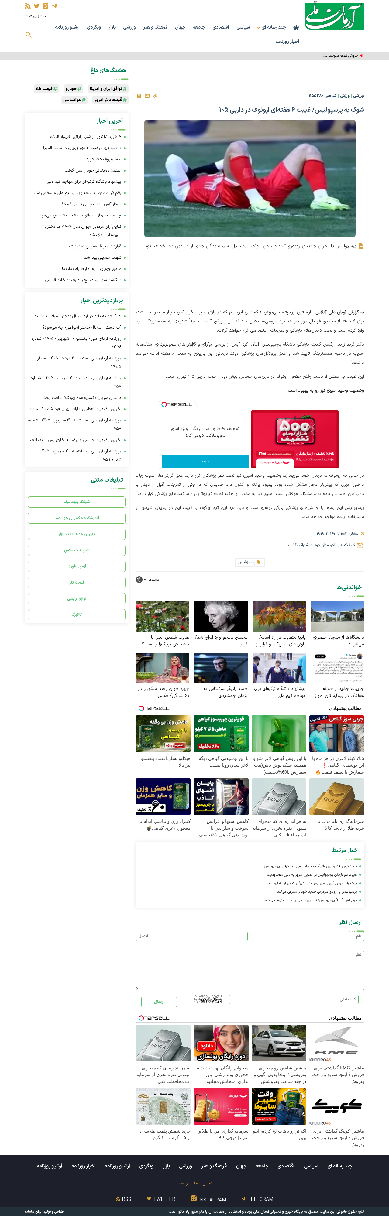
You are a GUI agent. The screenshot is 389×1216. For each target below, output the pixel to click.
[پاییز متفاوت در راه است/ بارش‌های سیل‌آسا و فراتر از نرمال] (279, 616)
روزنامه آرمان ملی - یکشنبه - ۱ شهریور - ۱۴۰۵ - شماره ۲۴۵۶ (76, 343)
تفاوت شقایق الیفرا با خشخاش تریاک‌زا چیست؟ (165, 641)
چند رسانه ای (339, 1166)
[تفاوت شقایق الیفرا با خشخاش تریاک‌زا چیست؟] (162, 616)
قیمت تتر (76, 582)
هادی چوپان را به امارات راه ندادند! (91, 269)
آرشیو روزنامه (67, 27)
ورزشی (129, 27)
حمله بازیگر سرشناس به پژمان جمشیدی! (226, 692)
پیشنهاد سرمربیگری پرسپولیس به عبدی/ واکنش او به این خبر (312, 883)
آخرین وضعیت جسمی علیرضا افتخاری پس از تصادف (75, 440)
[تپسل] (164, 404)
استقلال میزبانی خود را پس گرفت (93, 170)
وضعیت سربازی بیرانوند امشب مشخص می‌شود (80, 215)
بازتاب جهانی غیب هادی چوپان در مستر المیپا (82, 148)
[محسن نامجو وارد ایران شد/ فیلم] (221, 616)
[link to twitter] (37, 6)
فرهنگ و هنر (155, 27)
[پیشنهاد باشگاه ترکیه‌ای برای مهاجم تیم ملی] (279, 667)
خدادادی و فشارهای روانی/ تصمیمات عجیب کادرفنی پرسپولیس (310, 866)
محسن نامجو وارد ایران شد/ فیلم (221, 641)
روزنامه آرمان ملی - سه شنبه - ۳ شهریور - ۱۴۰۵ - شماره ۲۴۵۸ (74, 424)
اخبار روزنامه (287, 41)
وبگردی (94, 27)
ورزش (345, 96)
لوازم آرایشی (76, 598)
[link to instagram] (45, 6)
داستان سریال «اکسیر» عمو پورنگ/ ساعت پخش (80, 398)
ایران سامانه (34, 1211)
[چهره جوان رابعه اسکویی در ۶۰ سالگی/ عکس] (162, 667)
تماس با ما (203, 1183)
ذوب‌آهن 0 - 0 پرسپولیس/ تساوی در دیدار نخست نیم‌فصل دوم (310, 900)
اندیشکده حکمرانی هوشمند (77, 518)
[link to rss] (28, 6)
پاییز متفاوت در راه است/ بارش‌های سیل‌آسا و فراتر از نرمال (281, 641)
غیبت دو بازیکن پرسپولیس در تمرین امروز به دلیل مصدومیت (312, 874)
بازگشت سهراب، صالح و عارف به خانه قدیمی (83, 280)
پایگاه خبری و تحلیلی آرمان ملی (278, 1212)
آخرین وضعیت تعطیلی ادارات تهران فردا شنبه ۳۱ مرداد (75, 409)
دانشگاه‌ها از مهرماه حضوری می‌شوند (338, 641)
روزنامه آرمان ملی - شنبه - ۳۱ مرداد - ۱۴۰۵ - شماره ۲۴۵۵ (78, 362)
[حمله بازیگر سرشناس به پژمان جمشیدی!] (221, 667)
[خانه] (296, 28)
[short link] (155, 96)
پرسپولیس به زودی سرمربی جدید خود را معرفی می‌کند (317, 891)
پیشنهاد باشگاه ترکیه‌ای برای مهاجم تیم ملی (280, 692)
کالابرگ (76, 615)
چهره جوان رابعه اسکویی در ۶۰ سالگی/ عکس (163, 692)
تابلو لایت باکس (77, 550)
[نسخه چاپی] (139, 96)
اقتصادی (220, 27)
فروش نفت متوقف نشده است (334, 56)
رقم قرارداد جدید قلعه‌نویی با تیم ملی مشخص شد (77, 193)
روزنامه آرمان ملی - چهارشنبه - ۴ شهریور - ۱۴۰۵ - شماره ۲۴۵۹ (79, 455)
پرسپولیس (247, 562)
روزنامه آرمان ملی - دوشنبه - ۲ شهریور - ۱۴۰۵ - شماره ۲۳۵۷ (76, 382)
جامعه (199, 27)
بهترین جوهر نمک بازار (77, 534)
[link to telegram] (54, 6)
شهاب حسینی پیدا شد (102, 257)
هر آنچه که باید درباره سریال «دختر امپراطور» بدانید (77, 316)
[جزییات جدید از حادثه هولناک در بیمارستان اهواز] (337, 667)
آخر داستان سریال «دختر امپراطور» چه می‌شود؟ (82, 327)
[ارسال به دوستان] (147, 96)
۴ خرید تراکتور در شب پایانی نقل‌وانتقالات (85, 137)
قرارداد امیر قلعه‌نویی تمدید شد (94, 246)
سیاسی (243, 27)
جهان (180, 27)
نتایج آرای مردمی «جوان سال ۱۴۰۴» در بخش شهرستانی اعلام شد (83, 230)
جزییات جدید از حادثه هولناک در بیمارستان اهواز (339, 692)
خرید (205, 461)
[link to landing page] (334, 15)
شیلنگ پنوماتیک (77, 502)
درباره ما (183, 1183)
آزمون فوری (76, 566)
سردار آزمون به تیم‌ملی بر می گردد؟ (91, 204)
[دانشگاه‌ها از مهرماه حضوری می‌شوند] (337, 616)
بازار (112, 27)
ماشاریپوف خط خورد (103, 159)
